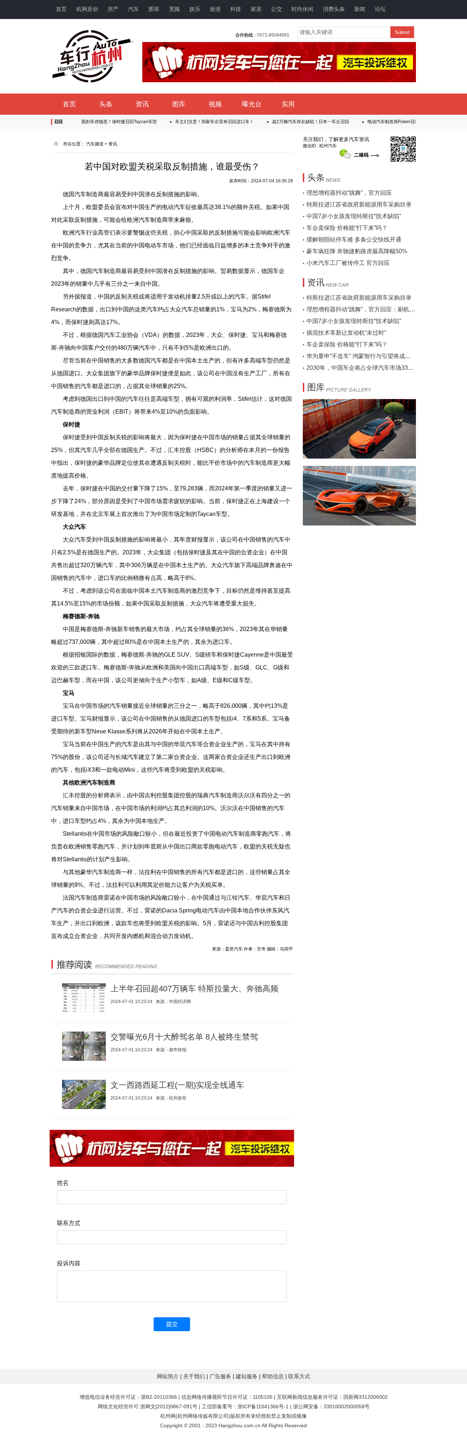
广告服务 (221, 1376)
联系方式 (299, 1376)
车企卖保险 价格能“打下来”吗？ (346, 228)
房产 (113, 9)
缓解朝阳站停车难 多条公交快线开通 (353, 239)
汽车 (133, 9)
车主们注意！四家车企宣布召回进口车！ (194, 121)
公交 (276, 9)
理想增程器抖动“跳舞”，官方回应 (349, 193)
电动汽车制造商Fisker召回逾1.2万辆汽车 (387, 121)
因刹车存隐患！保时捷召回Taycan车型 (99, 121)
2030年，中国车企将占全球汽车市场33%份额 (365, 368)
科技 (235, 9)
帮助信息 (273, 1376)
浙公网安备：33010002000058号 (331, 1406)
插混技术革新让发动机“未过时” (346, 333)
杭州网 (167, 1416)
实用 (288, 104)
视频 (215, 104)
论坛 (380, 9)
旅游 (215, 9)
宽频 (174, 9)
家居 (256, 9)
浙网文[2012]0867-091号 (168, 1406)
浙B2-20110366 (159, 1397)
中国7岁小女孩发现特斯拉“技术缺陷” (353, 216)
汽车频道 (95, 144)
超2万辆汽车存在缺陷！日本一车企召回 (290, 121)
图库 (153, 9)
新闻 (359, 9)
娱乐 (194, 9)
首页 (61, 9)
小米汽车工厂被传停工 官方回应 (348, 263)
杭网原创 (87, 9)
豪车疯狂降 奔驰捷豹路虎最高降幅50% (356, 251)
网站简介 (168, 1376)
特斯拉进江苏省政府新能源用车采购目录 (359, 204)
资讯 (142, 104)
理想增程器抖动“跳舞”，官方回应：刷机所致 (363, 309)
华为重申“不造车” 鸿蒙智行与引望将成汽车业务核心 (373, 356)
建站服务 (247, 1376)
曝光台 (252, 104)
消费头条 (334, 9)
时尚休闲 (302, 9)
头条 (105, 104)
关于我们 (195, 1376)
